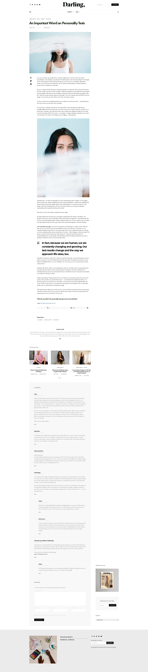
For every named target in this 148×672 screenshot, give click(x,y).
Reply (35, 424)
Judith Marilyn (45, 303)
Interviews (43, 18)
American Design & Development (110, 647)
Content (69, 12)
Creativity (85, 367)
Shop (77, 12)
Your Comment (37, 590)
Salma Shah (37, 431)
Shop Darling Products (66, 637)
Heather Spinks (64, 374)
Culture (38, 18)
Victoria (40, 501)
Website (72, 607)
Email (53, 607)
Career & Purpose (32, 18)
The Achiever (48, 18)
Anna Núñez (86, 375)
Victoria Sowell (47, 27)
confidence (40, 319)
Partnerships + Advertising (67, 639)
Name (35, 607)
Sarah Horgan (37, 472)
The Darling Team (43, 374)
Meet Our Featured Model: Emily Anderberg (38, 370)
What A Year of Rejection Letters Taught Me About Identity (60, 370)
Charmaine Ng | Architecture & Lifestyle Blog (44, 540)
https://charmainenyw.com (40, 554)
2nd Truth (53, 303)
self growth (56, 319)
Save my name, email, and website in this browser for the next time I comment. (51, 615)
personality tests (48, 319)
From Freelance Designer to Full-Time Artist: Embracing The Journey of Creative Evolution (82, 371)
